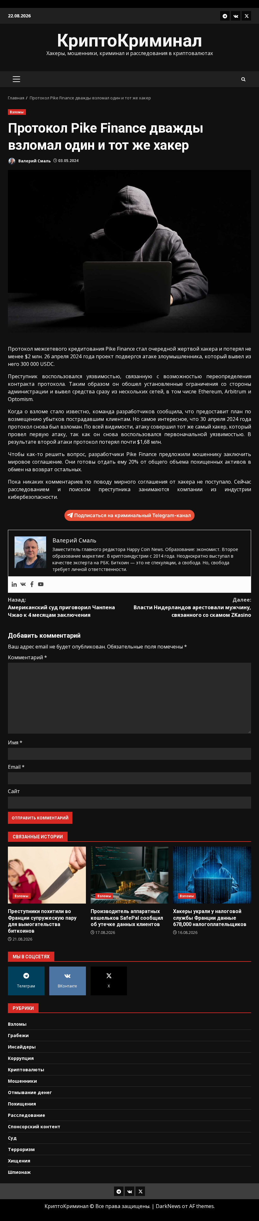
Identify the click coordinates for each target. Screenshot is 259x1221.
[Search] (243, 79)
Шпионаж (19, 1172)
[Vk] (23, 584)
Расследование (26, 1115)
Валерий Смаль (34, 160)
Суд (12, 1138)
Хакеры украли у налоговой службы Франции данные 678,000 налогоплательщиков (212, 875)
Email (16, 766)
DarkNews (168, 1206)
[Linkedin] (14, 584)
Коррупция (21, 1058)
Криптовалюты (26, 1070)
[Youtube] (41, 584)
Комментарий (27, 657)
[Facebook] (32, 584)
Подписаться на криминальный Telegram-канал (132, 515)
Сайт (14, 791)
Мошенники (22, 1081)
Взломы (17, 112)
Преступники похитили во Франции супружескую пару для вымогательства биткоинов (47, 875)
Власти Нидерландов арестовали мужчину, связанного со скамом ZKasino (192, 607)
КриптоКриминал (129, 40)
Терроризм (21, 1149)
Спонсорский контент (34, 1127)
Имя (15, 742)
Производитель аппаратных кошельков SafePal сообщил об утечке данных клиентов (130, 875)
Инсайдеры (22, 1047)
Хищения (19, 1161)
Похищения (22, 1104)
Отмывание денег (30, 1092)
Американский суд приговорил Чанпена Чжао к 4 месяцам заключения (61, 607)
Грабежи (18, 1035)
